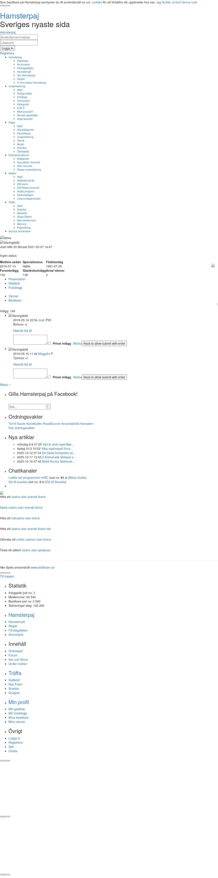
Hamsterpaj (15, 57)
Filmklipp (22, 97)
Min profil (19, 701)
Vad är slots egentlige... (58, 444)
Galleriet (22, 213)
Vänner (13, 296)
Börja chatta (77, 477)
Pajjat (12, 122)
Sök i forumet (24, 166)
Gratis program (25, 191)
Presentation (17, 279)
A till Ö (20, 108)
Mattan (12, 173)
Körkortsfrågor (25, 195)
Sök (11, 746)
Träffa (12, 202)
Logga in (14, 738)
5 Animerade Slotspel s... (59, 457)
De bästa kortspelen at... (58, 453)
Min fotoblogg (18, 713)
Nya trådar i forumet (28, 162)
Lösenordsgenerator (29, 198)
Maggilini (44, 353)
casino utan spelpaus (36, 550)
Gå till (28, 330)
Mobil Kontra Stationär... (58, 461)
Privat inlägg (62, 343)
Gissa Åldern (24, 216)
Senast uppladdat (27, 115)
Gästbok (14, 283)
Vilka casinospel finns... (57, 448)
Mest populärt (25, 111)
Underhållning (17, 86)
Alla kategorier (25, 129)
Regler (21, 79)
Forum (13, 655)
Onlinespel (23, 100)
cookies (97, 2)
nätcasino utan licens (25, 518)
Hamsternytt (24, 71)
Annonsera (23, 64)
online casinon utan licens (33, 539)
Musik (20, 144)
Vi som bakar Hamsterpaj (31, 82)
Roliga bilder (24, 93)
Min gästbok (17, 709)
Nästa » (5, 384)
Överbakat (23, 151)
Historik (18, 330)
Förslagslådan (25, 68)
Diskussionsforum (19, 155)
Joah (41, 320)
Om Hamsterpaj (26, 75)
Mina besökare (19, 717)
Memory (21, 224)
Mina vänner (17, 722)
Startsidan (23, 60)
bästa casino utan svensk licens (21, 507)
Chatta (13, 751)
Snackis (21, 209)
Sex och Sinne (18, 659)
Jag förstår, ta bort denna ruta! (176, 2)
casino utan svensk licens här (31, 529)
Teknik (20, 140)
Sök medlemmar (26, 220)
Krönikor (22, 147)
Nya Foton (16, 684)
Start (19, 89)
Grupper (14, 693)
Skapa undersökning (29, 169)
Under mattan (18, 664)
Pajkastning (24, 227)
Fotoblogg (15, 287)
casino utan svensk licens (28, 497)
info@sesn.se (148, 757)
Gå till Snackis (55, 482)
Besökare (15, 300)
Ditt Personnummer (28, 187)
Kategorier (23, 104)
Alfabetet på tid (25, 180)
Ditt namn (22, 184)
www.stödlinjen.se (42, 567)
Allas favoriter (25, 118)
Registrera (16, 742)
